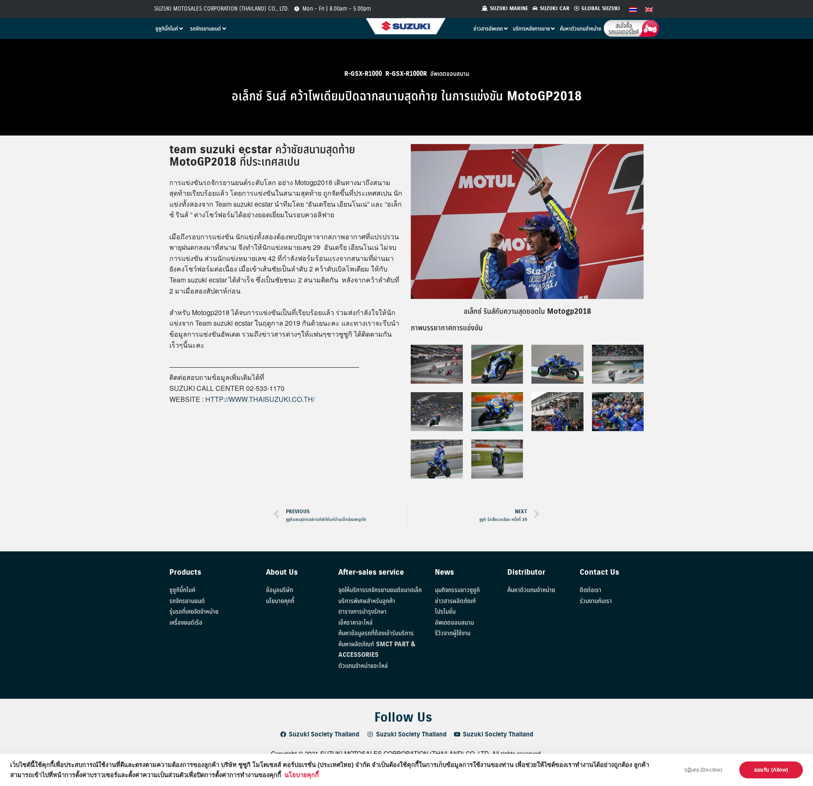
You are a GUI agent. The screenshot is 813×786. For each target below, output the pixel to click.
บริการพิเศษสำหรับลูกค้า (366, 601)
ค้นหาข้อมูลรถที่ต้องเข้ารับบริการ (376, 633)
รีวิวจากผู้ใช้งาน (452, 633)
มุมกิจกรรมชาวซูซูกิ (457, 590)
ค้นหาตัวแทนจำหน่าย (531, 590)
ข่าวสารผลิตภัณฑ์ (455, 601)
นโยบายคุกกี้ (302, 775)
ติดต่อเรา (590, 590)
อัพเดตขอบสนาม (449, 73)
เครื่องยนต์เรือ (185, 622)
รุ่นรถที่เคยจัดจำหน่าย (193, 611)
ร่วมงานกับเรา (596, 601)
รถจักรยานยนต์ (187, 601)
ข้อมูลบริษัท (279, 590)
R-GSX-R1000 (363, 73)
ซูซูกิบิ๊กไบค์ (182, 590)
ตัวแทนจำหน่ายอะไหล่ (363, 665)
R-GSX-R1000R (406, 73)
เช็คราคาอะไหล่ (355, 622)
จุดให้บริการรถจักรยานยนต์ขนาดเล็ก (380, 590)
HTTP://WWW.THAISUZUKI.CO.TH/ (260, 399)
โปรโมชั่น (445, 611)
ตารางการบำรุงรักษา (362, 611)
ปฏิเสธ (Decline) (703, 770)
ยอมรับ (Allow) (771, 770)
